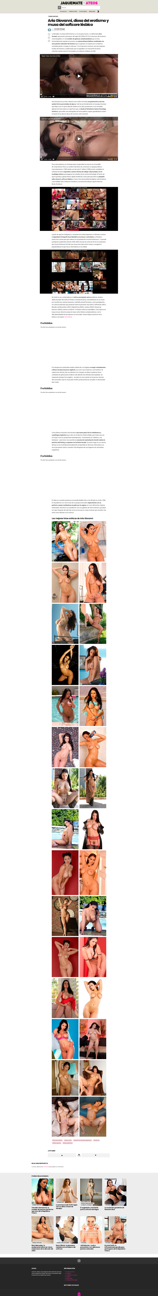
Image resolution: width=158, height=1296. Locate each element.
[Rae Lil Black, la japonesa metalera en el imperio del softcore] (67, 1230)
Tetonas (108, 1205)
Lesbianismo (60, 1202)
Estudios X (63, 11)
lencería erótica (58, 1140)
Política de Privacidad (71, 1280)
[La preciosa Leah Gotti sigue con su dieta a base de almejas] (67, 1191)
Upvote (62, 1155)
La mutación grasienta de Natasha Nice (114, 1208)
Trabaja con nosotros (71, 1275)
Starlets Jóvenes (86, 1205)
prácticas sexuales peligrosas (83, 1140)
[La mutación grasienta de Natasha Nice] (115, 1192)
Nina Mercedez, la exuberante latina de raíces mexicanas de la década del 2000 (42, 1248)
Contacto (68, 1273)
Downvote (95, 1155)
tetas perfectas (68, 1143)
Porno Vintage (37, 1205)
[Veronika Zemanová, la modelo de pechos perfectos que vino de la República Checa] (42, 1192)
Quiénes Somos (70, 1271)
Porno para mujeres (87, 1203)
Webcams (92, 11)
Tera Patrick (68, 317)
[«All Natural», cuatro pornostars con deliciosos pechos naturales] (91, 1230)
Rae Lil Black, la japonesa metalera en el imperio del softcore (65, 1247)
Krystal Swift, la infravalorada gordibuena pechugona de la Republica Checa (115, 1248)
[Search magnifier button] (59, 7)
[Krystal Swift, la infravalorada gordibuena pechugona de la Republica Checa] (115, 1230)
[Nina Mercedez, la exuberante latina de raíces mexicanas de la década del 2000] (42, 1230)
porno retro (69, 1140)
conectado (46, 1166)
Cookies (68, 1276)
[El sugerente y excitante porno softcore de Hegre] (91, 1192)
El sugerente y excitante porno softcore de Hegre (89, 1208)
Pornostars (73, 11)
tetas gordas (57, 1143)
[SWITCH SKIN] (98, 11)
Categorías (83, 11)
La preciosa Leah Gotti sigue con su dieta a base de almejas (66, 1207)
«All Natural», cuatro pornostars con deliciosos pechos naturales (90, 1247)
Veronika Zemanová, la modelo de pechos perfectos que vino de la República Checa (42, 1210)
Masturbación (85, 1201)
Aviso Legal (69, 1278)
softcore (97, 1140)
